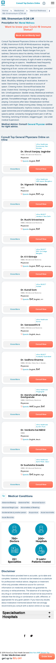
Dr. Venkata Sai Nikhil (33, 430)
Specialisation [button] (13, 613)
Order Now (47, 656)
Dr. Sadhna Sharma (32, 359)
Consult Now (41, 169)
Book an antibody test (28, 35)
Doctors (44, 622)
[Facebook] (24, 637)
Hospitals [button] (10, 617)
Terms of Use (44, 627)
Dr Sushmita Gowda (32, 465)
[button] (44, 3)
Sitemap (35, 630)
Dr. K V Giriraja (29, 256)
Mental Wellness (27, 23)
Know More (15, 169)
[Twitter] (31, 637)
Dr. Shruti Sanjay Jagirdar (36, 151)
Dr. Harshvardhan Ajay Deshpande (34, 396)
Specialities (17, 625)
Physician (25, 158)
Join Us (33, 627)
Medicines (39, 625)
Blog (26, 627)
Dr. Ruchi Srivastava (32, 219)
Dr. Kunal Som (29, 289)
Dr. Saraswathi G (30, 324)
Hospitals (35, 622)
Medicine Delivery (14, 627)
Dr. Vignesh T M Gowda (34, 184)
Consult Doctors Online (18, 622)
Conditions (28, 625)
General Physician (37, 124)
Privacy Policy (23, 630)
